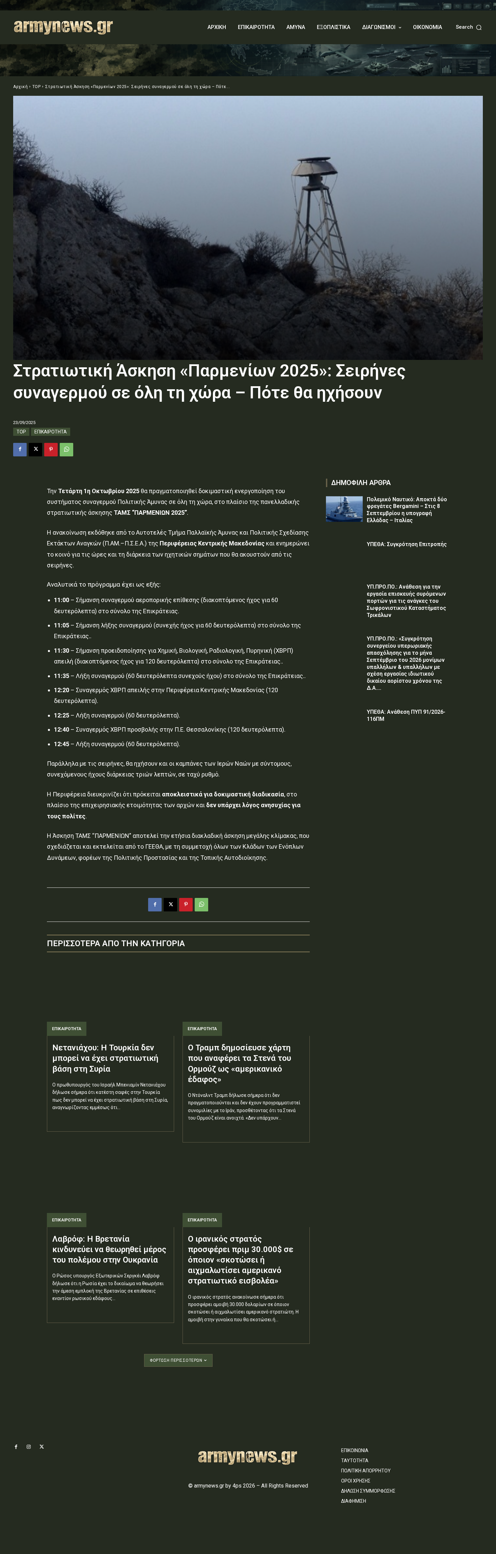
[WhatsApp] (66, 449)
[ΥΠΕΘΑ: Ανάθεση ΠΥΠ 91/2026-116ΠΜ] (344, 722)
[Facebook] (20, 449)
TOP (36, 86)
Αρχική (20, 86)
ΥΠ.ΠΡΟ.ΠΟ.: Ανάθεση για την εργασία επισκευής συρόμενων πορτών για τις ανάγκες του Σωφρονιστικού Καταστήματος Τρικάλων (406, 601)
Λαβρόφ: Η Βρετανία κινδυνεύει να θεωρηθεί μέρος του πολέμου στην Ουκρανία (109, 1249)
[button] (469, 27)
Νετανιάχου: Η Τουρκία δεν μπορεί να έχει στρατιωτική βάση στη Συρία (105, 1058)
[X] (35, 449)
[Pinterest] (51, 449)
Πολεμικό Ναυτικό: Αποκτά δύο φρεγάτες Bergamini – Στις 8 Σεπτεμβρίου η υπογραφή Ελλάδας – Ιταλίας (407, 510)
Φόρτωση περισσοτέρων (176, 1360)
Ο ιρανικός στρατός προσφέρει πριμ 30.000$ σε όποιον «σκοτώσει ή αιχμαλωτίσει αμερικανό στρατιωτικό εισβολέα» (240, 1260)
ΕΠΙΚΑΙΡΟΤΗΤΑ (50, 431)
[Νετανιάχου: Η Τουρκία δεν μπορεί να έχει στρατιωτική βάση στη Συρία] (110, 998)
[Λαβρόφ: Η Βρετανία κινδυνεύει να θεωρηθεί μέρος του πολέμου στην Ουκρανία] (110, 1189)
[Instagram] (28, 1447)
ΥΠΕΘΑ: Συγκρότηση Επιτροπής (407, 544)
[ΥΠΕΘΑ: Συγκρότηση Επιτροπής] (344, 554)
